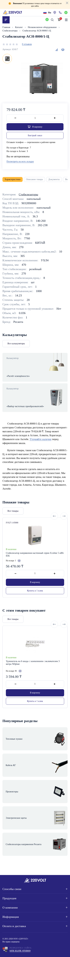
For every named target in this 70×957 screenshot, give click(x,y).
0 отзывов (27, 44)
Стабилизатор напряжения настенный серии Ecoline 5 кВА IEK (35, 554)
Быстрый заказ (35, 135)
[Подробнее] (19, 561)
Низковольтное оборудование (42, 27)
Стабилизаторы (10, 30)
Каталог (19, 27)
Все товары (12, 511)
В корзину (35, 582)
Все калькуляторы (16, 343)
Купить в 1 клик (35, 590)
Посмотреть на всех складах (20, 161)
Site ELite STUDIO (20, 951)
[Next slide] (64, 516)
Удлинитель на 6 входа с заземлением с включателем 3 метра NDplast (33, 662)
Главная (6, 27)
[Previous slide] (54, 516)
